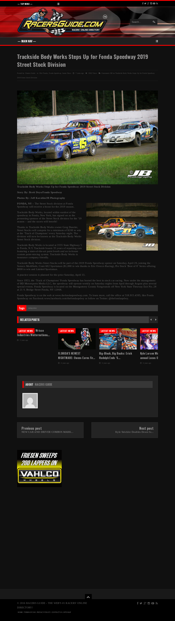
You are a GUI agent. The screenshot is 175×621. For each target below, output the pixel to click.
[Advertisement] (39, 513)
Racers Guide (43, 384)
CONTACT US (57, 612)
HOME (20, 612)
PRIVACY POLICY (44, 612)
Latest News (66, 73)
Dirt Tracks (43, 73)
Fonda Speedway (55, 73)
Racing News (32, 308)
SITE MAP (67, 612)
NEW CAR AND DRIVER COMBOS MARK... (47, 432)
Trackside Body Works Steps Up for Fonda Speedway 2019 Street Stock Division (82, 60)
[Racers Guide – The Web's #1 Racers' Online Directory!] (63, 22)
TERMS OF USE (30, 612)
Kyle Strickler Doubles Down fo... (134, 432)
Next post (146, 428)
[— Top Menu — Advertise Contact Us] (87, 3)
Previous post (32, 428)
